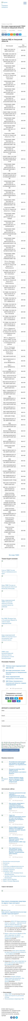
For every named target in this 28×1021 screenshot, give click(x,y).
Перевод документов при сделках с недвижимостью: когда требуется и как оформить (17, 795)
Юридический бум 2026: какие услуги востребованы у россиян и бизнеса (17, 771)
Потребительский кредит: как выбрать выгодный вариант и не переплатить (17, 763)
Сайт (3, 721)
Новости (11, 775)
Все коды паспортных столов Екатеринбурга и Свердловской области (16, 672)
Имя (3, 710)
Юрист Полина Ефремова (11, 881)
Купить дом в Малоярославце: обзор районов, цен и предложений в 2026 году (17, 839)
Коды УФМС (12, 30)
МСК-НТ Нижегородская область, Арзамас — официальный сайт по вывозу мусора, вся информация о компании (15, 923)
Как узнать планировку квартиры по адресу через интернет (14, 902)
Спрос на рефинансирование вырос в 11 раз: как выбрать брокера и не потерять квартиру (17, 818)
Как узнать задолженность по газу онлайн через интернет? (14, 912)
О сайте (5, 864)
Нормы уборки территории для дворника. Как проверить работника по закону (14, 979)
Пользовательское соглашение (12, 868)
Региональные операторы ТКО (14, 999)
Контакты (6, 863)
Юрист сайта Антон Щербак (13, 933)
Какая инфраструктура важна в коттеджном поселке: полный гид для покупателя (17, 829)
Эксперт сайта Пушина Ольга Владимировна (14, 873)
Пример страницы (9, 869)
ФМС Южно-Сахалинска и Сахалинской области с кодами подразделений (16, 682)
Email (3, 715)
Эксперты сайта (8, 871)
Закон (10, 798)
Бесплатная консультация (11, 861)
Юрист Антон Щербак (10, 879)
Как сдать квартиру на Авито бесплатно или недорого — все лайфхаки (15, 936)
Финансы (11, 766)
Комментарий (6, 726)
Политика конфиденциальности (13, 866)
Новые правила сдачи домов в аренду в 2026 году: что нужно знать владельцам (16, 779)
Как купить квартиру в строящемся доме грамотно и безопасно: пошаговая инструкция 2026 (16, 806)
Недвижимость (13, 783)
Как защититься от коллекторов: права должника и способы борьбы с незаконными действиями (16, 850)
